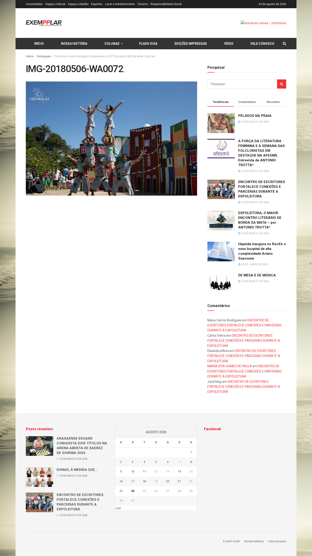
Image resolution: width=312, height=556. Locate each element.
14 (179, 471)
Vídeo (228, 43)
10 (132, 471)
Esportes (96, 4)
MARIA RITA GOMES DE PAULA (229, 366)
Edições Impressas (191, 43)
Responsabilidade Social (166, 4)
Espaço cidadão (78, 4)
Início (39, 43)
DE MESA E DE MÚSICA (257, 275)
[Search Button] (281, 84)
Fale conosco (262, 43)
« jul (118, 508)
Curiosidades (34, 4)
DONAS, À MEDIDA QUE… (77, 470)
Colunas (111, 43)
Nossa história (74, 43)
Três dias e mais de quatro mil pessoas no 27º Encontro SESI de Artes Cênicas (105, 56)
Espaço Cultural (55, 4)
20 (167, 481)
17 (132, 481)
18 (144, 481)
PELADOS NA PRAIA (255, 116)
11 (144, 471)
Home (29, 56)
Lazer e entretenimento (120, 4)
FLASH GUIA (148, 43)
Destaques (44, 56)
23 (121, 491)
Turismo (142, 4)
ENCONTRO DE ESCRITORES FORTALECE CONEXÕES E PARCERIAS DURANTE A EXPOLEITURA (244, 325)
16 (121, 481)
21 (179, 481)
